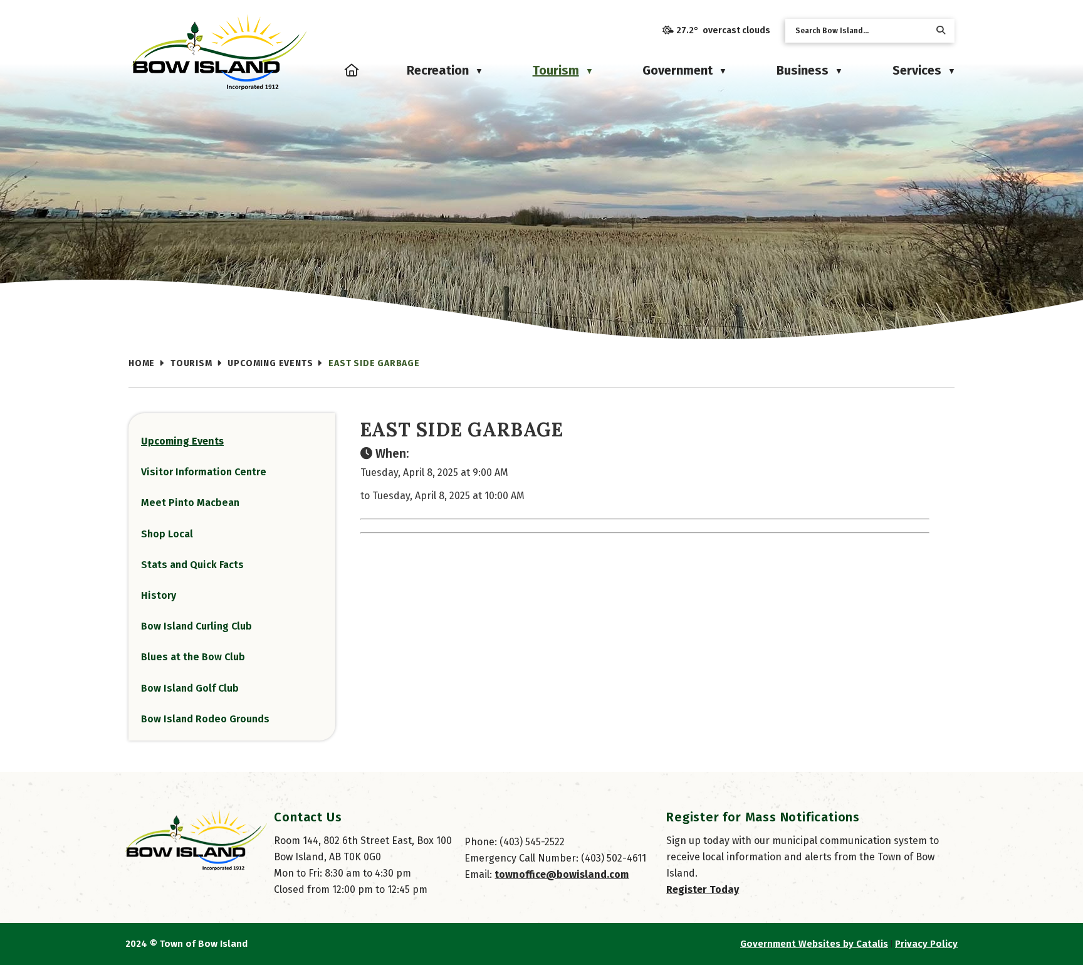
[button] (940, 30)
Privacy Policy (926, 943)
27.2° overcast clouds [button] (723, 30)
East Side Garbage (374, 363)
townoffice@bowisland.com (561, 874)
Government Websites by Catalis (814, 943)
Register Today (702, 889)
